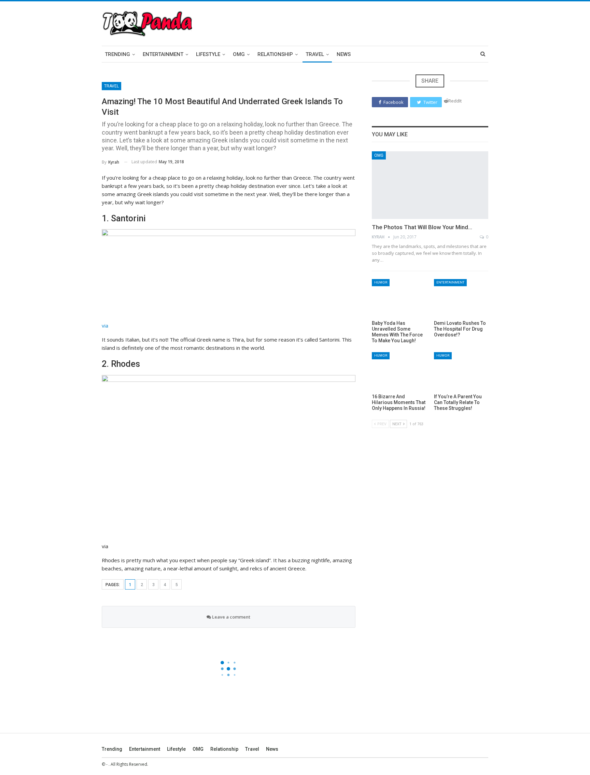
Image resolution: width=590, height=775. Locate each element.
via (105, 325)
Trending (117, 54)
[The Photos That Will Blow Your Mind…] (430, 185)
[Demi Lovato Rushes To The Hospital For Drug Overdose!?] (461, 298)
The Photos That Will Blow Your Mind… (422, 227)
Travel (315, 54)
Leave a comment (230, 617)
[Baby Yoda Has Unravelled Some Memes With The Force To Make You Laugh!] (399, 298)
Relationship (275, 54)
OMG (239, 54)
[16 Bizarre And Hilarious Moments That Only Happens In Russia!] (399, 371)
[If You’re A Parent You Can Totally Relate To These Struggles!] (461, 371)
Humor (380, 282)
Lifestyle (208, 54)
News (344, 54)
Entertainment (163, 54)
